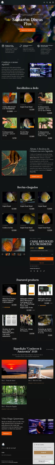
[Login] (50, 2)
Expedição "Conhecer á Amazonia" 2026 (9, 383)
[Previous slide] (3, 254)
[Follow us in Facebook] (9, 448)
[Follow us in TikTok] (15, 448)
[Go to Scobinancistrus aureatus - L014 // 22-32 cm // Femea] (45, 98)
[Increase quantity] (52, 254)
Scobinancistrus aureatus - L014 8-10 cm (8, 133)
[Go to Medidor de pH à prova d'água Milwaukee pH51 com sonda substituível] (9, 320)
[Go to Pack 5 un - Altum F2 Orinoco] (27, 320)
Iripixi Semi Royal (26, 107)
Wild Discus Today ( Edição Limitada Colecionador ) (9, 300)
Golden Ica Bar (7, 228)
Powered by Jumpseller (13, 462)
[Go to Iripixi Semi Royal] (27, 98)
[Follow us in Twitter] (11, 448)
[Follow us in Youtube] (13, 448)
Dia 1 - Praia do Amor (8, 380)
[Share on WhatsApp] (37, 271)
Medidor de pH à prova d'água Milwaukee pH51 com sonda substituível (8, 332)
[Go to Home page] (2, 2)
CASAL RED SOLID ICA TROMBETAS (9, 108)
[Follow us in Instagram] (7, 448)
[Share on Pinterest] (41, 271)
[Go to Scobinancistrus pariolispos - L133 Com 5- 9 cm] (45, 123)
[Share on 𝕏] (34, 271)
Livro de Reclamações (6, 455)
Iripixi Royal (6, 206)
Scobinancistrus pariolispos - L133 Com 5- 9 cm (44, 133)
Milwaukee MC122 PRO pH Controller (44, 299)
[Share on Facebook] (31, 271)
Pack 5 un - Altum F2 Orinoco (26, 330)
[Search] (47, 2)
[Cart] (53, 2)
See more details (33, 266)
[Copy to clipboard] (44, 271)
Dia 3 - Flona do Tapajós (9, 406)
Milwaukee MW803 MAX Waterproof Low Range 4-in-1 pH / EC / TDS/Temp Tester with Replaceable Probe (27, 303)
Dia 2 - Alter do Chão (35, 380)
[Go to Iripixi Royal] (9, 197)
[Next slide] (24, 254)
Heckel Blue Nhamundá (24, 133)
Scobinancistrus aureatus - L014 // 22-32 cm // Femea (44, 108)
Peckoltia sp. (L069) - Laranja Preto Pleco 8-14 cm (45, 331)
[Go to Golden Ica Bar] (9, 218)
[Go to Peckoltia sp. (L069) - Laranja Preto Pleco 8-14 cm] (45, 320)
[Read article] (14, 369)
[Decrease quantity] (31, 254)
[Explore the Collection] (27, 24)
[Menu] (44, 2)
